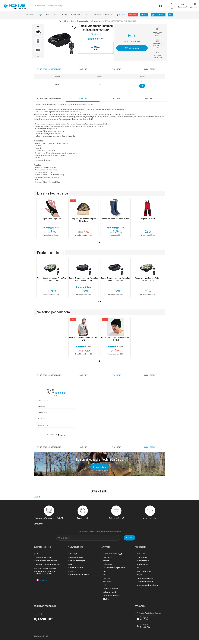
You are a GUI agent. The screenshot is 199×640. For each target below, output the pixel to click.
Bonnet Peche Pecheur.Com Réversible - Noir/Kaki (115, 339)
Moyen (42, 413)
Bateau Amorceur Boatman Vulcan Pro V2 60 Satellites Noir (115, 279)
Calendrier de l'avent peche (111, 595)
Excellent (43, 400)
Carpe (40, 15)
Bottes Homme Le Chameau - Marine (115, 219)
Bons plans (133, 15)
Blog (170, 15)
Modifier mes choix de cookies (79, 575)
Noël (104, 585)
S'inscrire (129, 538)
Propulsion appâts (82, 21)
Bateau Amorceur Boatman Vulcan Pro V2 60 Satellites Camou (51, 279)
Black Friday (107, 582)
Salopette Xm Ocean (147, 219)
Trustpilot (37, 497)
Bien (41, 406)
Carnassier (30, 15)
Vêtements (97, 15)
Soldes (105, 571)
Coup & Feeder (76, 15)
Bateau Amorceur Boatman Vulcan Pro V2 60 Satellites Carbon (83, 279)
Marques (144, 15)
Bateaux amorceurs (96, 21)
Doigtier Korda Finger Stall (51, 219)
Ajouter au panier (133, 48)
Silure (87, 15)
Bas (41, 419)
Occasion (121, 15)
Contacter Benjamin (99, 467)
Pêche (66, 21)
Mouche (64, 15)
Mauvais (43, 425)
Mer (47, 15)
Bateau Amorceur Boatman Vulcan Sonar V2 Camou (147, 279)
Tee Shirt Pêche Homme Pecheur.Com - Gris (83, 339)
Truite (55, 15)
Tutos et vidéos (159, 15)
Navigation (108, 15)
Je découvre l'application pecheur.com (149, 613)
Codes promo (107, 564)
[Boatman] (96, 48)
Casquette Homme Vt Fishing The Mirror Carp (83, 220)
